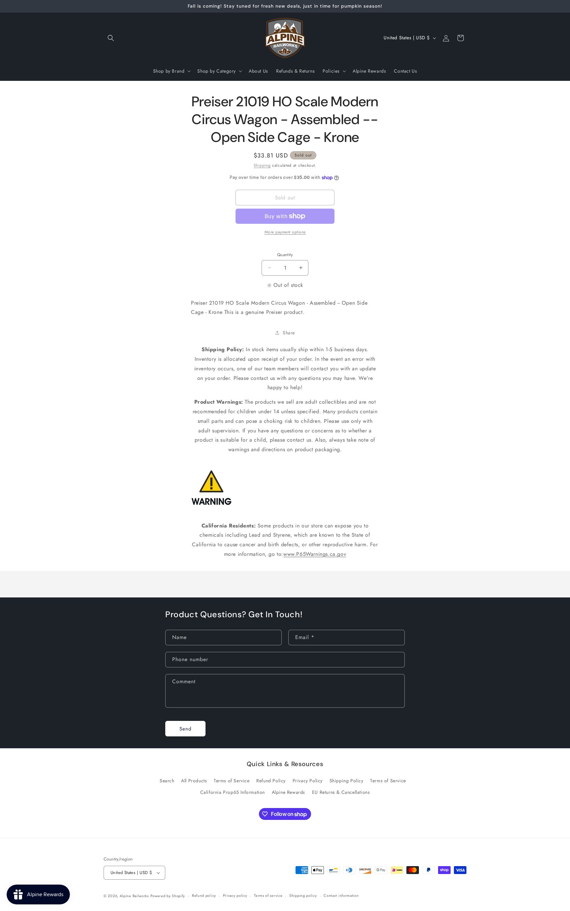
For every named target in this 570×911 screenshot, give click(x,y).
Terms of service (268, 895)
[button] (111, 38)
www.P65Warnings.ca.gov (314, 554)
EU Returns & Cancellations (341, 792)
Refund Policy (271, 780)
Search (167, 780)
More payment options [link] (285, 232)
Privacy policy (235, 895)
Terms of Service (232, 780)
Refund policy (204, 895)
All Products (194, 780)
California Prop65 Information (232, 792)
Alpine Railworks (134, 895)
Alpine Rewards (288, 792)
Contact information (341, 895)
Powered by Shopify (167, 895)
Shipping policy (303, 895)
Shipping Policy (347, 780)
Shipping (262, 165)
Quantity (285, 255)
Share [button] (289, 332)
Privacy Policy (308, 780)
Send (185, 728)
